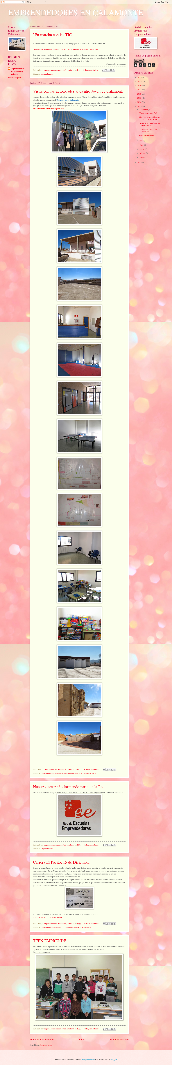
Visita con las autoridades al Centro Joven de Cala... (149, 118)
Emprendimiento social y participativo (82, 773)
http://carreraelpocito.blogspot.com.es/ (47, 917)
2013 (139, 106)
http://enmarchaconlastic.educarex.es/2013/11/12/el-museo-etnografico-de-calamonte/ (66, 49)
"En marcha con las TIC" (53, 34)
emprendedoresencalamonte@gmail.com (17, 71)
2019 (139, 81)
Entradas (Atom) (46, 1045)
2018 (139, 85)
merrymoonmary (88, 1059)
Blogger (114, 1059)
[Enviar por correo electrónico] (103, 70)
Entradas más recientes (42, 1039)
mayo (142, 140)
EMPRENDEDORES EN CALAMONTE (75, 12)
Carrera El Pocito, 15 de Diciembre (61, 862)
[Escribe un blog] (106, 70)
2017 (139, 89)
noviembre (144, 109)
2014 (139, 102)
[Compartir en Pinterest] (113, 70)
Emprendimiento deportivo (51, 927)
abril (142, 145)
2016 (139, 94)
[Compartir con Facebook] (111, 70)
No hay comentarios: (90, 70)
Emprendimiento (47, 74)
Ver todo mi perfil (14, 77)
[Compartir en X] (108, 70)
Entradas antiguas (119, 1039)
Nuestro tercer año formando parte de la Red (69, 786)
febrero (143, 153)
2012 (139, 162)
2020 (139, 77)
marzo (142, 149)
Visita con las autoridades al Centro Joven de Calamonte (78, 91)
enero (142, 157)
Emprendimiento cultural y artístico (54, 773)
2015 (139, 98)
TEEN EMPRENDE (49, 940)
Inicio (82, 1039)
